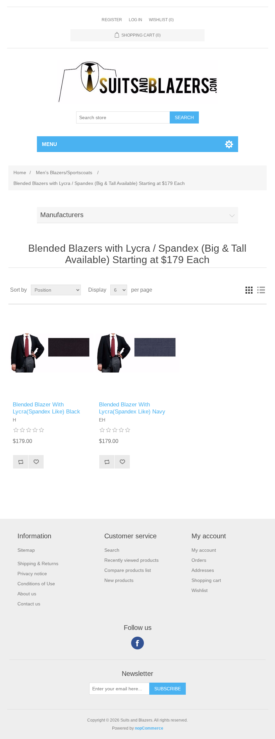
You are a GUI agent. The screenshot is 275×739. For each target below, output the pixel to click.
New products (118, 580)
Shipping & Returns (37, 563)
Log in (135, 19)
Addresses (202, 570)
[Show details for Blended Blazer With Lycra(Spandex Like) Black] (51, 353)
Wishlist (199, 590)
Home (19, 172)
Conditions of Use (36, 583)
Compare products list (127, 570)
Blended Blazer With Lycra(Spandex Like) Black (46, 407)
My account (203, 550)
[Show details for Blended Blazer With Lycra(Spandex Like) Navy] (137, 353)
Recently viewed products (131, 560)
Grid (249, 290)
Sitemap (26, 550)
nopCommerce (149, 728)
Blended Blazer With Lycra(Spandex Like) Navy (132, 407)
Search (111, 550)
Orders (198, 560)
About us (26, 593)
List (261, 290)
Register (112, 19)
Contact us (28, 603)
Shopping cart (206, 580)
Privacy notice (32, 573)
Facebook (137, 643)
